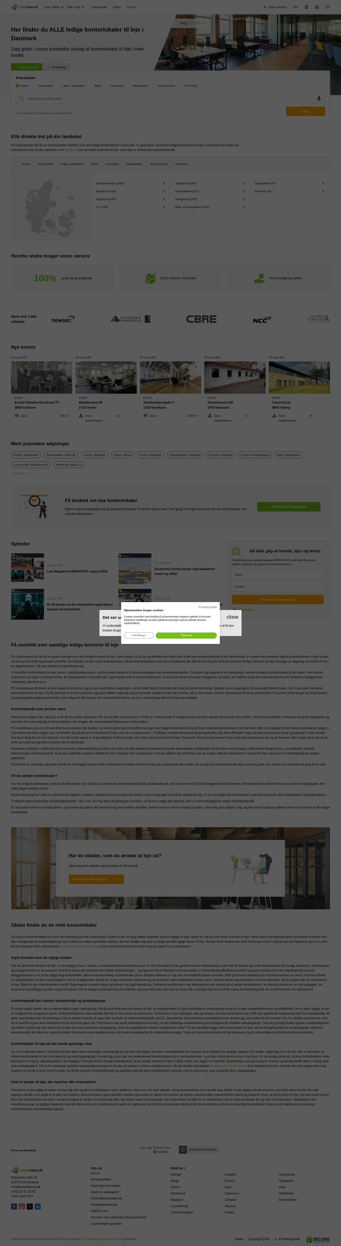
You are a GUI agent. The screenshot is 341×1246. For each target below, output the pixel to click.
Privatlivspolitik (208, 607)
